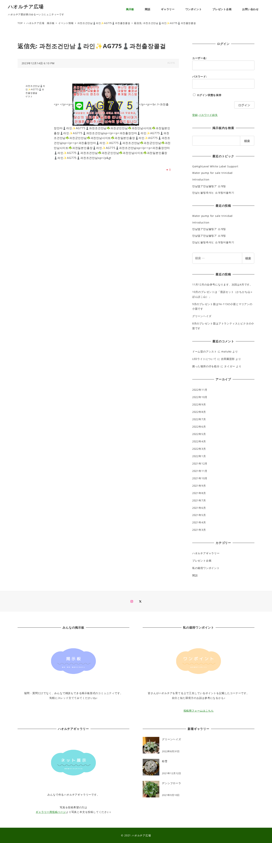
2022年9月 (199, 404)
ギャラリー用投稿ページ (51, 812)
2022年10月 (199, 397)
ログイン (244, 105)
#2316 (171, 62)
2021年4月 (199, 522)
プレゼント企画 (201, 560)
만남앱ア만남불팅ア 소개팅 (209, 186)
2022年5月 (199, 434)
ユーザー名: (199, 58)
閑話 (195, 575)
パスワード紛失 (208, 115)
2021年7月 (199, 500)
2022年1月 (199, 456)
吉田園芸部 (228, 359)
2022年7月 (199, 419)
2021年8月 (199, 493)
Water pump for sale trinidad (212, 173)
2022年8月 (199, 412)
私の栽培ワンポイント (206, 568)
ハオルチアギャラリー (206, 553)
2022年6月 (199, 426)
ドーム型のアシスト (204, 351)
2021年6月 (199, 508)
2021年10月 (199, 478)
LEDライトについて (204, 359)
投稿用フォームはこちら (199, 710)
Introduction (200, 179)
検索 (248, 258)
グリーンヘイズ (201, 316)
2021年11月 (199, 471)
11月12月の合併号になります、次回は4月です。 (222, 284)
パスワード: (199, 76)
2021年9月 (199, 485)
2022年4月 (199, 441)
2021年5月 (199, 515)
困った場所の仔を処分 (206, 366)
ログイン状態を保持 (209, 95)
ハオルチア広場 (26, 6)
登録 (195, 115)
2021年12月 (199, 463)
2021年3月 (199, 529)
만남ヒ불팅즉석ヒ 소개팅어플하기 (213, 192)
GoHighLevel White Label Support (215, 166)
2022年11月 (199, 389)
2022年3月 (199, 448)
